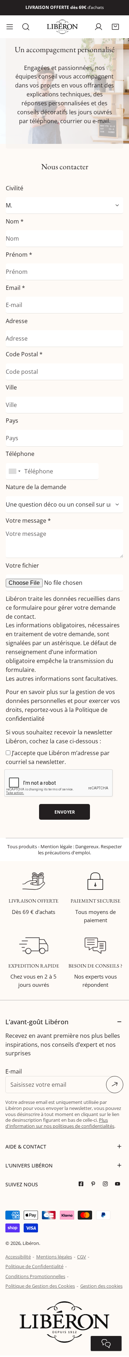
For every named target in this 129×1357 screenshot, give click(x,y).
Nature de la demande (36, 487)
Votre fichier (22, 565)
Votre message (28, 520)
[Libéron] (62, 27)
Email (15, 288)
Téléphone (20, 454)
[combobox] (14, 471)
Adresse (17, 321)
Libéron (31, 1243)
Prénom (19, 254)
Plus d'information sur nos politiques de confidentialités (59, 1123)
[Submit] (115, 1084)
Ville (11, 387)
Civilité (14, 188)
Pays (12, 420)
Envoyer (64, 812)
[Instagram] (107, 1184)
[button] (115, 26)
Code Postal (24, 354)
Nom (15, 221)
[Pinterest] (95, 1184)
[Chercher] (26, 27)
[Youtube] (119, 1184)
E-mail (13, 1071)
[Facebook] (82, 1184)
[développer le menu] (9, 27)
